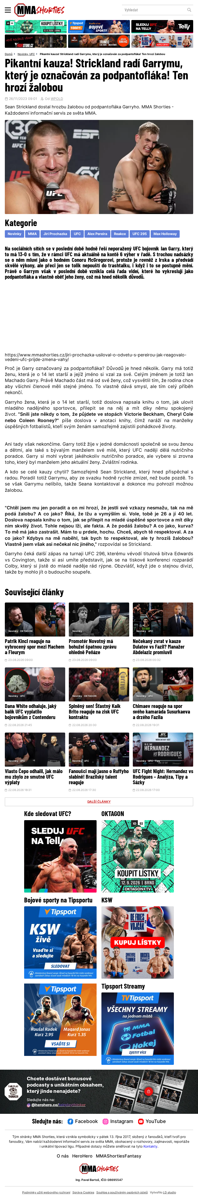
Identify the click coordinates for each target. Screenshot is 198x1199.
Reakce (120, 234)
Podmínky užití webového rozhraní (46, 1192)
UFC (32, 54)
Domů (9, 54)
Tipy (157, 761)
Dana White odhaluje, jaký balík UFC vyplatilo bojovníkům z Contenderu (31, 712)
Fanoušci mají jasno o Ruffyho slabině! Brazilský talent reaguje (99, 777)
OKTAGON (26, 631)
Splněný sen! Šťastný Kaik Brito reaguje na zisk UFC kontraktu (94, 712)
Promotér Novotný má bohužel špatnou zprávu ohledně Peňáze (92, 647)
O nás (63, 1156)
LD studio (169, 1192)
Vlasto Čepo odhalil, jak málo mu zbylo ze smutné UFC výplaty (34, 777)
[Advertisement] (99, 317)
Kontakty (150, 1147)
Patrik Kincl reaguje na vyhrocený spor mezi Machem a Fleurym (34, 647)
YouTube (156, 1121)
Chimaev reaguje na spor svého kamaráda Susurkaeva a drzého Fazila (161, 712)
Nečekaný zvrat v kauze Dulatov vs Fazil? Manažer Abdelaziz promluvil (158, 647)
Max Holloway (165, 234)
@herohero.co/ (58, 1105)
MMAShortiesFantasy (118, 1156)
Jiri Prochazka (55, 234)
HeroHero (82, 1156)
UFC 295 (140, 234)
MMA (32, 234)
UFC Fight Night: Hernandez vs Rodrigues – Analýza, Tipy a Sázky (163, 777)
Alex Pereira (97, 234)
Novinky (23, 54)
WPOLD (57, 99)
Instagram (121, 1121)
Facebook (86, 1121)
